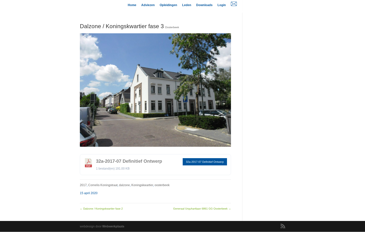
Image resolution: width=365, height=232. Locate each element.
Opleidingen (168, 5)
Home (132, 5)
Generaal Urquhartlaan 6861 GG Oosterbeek (202, 208)
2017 (83, 185)
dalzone (124, 185)
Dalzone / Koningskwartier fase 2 (101, 208)
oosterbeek (162, 185)
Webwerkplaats (113, 226)
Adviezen (148, 5)
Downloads (204, 5)
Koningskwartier (142, 185)
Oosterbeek (172, 27)
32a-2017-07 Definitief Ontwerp (205, 161)
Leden (186, 5)
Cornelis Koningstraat (102, 185)
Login (221, 5)
